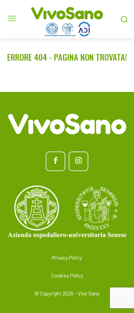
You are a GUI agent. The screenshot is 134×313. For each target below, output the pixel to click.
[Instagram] (78, 161)
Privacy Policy (67, 257)
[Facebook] (55, 161)
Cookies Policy (67, 275)
